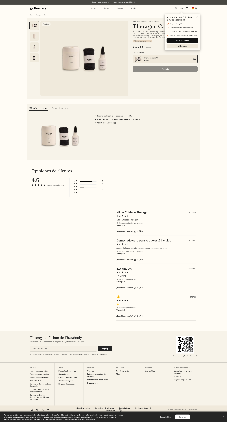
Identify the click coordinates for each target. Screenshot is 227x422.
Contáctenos (63, 374)
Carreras (90, 371)
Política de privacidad (60, 354)
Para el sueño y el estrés (39, 377)
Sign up (105, 348)
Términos (50, 354)
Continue (182, 417)
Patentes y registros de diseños (96, 375)
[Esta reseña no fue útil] (140, 231)
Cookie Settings (124, 408)
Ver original (120, 225)
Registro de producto (67, 384)
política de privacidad (83, 408)
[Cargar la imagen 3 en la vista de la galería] (34, 57)
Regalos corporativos (182, 380)
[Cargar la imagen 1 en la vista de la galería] (34, 36)
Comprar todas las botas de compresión (39, 390)
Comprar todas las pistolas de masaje (40, 385)
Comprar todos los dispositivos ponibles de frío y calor (39, 397)
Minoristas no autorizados (97, 380)
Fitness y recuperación (39, 371)
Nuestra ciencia (122, 371)
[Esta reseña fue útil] (135, 231)
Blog (118, 374)
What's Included (38, 108)
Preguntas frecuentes (67, 371)
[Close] (223, 416)
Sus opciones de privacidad (104, 408)
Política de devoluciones (68, 377)
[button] (93, 8)
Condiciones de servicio (143, 408)
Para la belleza (35, 381)
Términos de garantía (66, 381)
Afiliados (177, 376)
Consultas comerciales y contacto (184, 372)
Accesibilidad (110, 411)
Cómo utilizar (150, 371)
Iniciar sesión (182, 46)
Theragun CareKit (41, 15)
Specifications (60, 108)
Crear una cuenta (182, 40)
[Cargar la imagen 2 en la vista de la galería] (34, 47)
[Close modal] (197, 17)
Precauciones (92, 383)
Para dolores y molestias (39, 374)
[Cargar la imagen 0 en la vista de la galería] (34, 25)
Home (31, 15)
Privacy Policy (90, 420)
